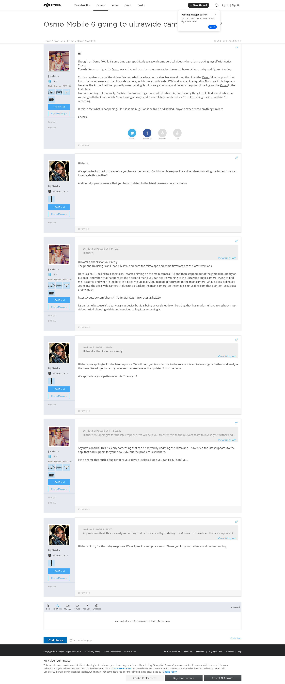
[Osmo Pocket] (51, 199)
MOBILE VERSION (172, 651)
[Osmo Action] (51, 99)
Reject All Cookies (183, 678)
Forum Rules (130, 651)
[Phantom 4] (66, 92)
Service (141, 5)
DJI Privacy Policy (92, 651)
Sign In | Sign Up (231, 5)
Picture (77, 608)
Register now (164, 621)
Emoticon (97, 608)
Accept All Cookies (222, 678)
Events (128, 5)
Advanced (235, 607)
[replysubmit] (55, 640)
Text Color (57, 608)
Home (47, 41)
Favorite (162, 138)
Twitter (132, 138)
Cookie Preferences (112, 651)
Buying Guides (215, 651)
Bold (48, 608)
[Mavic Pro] (59, 92)
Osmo (71, 41)
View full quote (227, 258)
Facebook (147, 138)
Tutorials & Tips (82, 5)
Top (239, 651)
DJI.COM (188, 651)
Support (230, 651)
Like (177, 138)
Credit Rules (235, 638)
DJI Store (200, 651)
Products (101, 5)
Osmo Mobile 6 (86, 41)
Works (115, 5)
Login (153, 621)
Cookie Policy (169, 671)
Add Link (86, 608)
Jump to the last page (82, 640)
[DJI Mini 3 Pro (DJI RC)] (51, 92)
